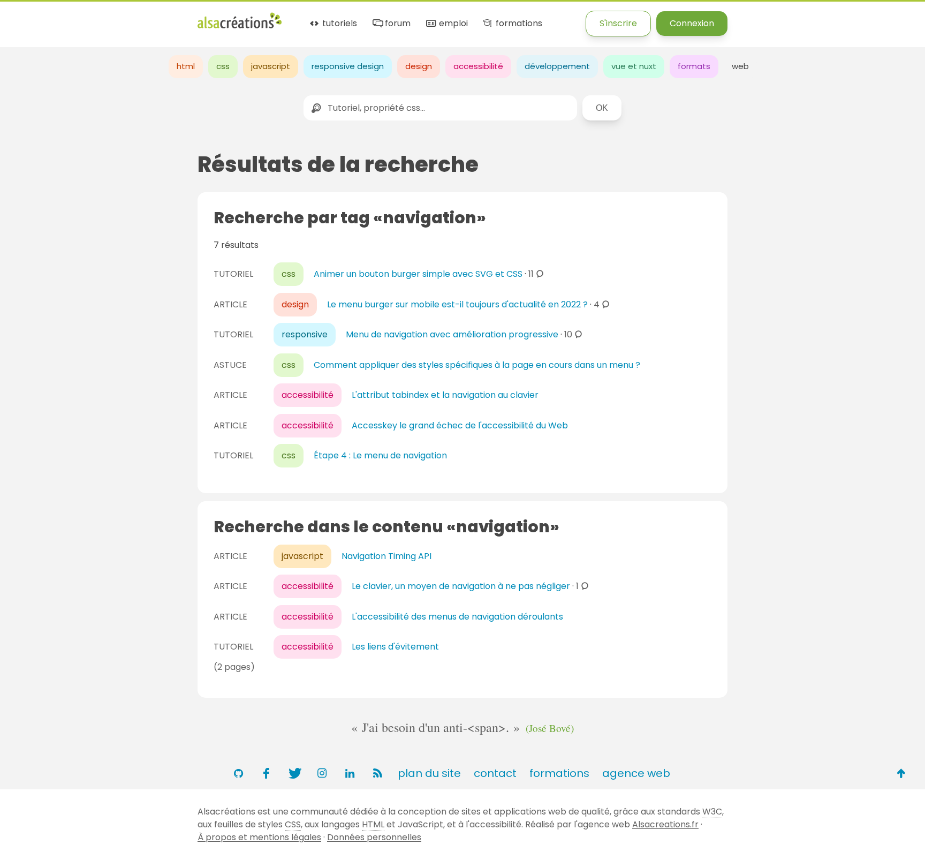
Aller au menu (29, 17)
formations (518, 23)
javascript (270, 66)
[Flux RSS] (377, 773)
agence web (636, 773)
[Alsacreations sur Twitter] (293, 773)
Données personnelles (374, 837)
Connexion (692, 23)
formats (694, 66)
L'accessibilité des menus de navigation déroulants (457, 616)
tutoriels (338, 23)
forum (397, 23)
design (418, 66)
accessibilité (478, 66)
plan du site (429, 773)
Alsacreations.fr (665, 824)
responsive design (348, 66)
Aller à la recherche (194, 17)
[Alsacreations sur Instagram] (321, 773)
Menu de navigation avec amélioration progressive (452, 334)
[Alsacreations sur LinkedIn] (349, 773)
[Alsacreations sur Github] (238, 773)
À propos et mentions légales (259, 837)
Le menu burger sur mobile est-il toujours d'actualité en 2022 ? (457, 304)
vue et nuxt (633, 66)
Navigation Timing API (386, 556)
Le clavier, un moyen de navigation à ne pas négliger (461, 586)
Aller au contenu (105, 17)
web (740, 66)
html (186, 66)
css (223, 66)
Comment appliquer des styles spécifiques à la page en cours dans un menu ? (477, 365)
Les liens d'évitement (395, 646)
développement (557, 66)
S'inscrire (618, 23)
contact (495, 773)
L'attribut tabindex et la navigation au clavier (445, 395)
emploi (452, 23)
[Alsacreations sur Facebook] (266, 773)
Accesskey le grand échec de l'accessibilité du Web (460, 425)
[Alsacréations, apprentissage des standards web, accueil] (240, 27)
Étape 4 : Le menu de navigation (380, 455)
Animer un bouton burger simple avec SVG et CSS (418, 274)
